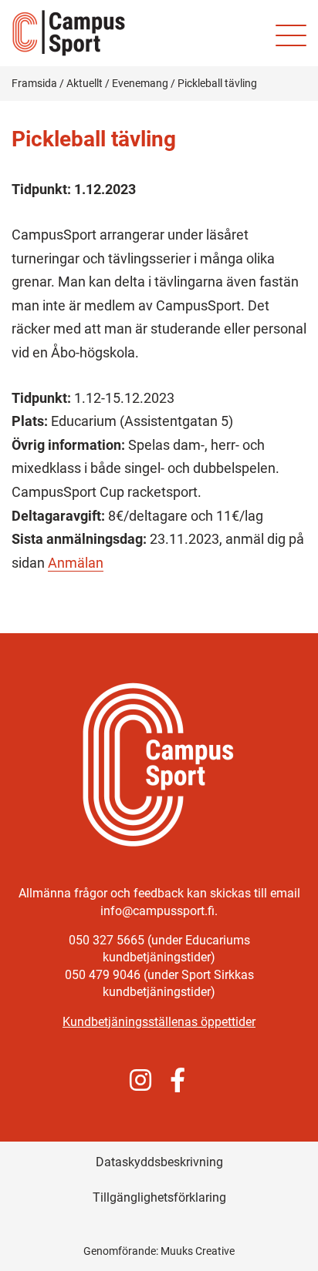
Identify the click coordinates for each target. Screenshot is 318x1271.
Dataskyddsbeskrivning (159, 1162)
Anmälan (75, 563)
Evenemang (140, 83)
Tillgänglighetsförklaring (159, 1197)
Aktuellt (84, 83)
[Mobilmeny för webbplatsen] (291, 35)
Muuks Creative (198, 1251)
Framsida (34, 83)
